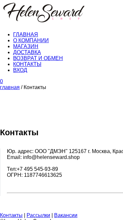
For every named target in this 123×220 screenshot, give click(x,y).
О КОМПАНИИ (31, 40)
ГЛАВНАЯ (25, 34)
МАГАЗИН (25, 46)
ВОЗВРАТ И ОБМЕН (38, 58)
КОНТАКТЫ (27, 64)
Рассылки (38, 215)
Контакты (11, 215)
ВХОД (20, 70)
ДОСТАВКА (27, 52)
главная (10, 87)
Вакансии (65, 215)
